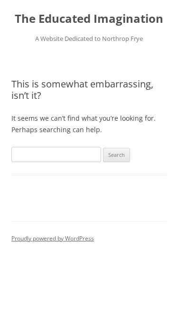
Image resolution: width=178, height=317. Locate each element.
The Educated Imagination (89, 18)
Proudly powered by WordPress (52, 238)
